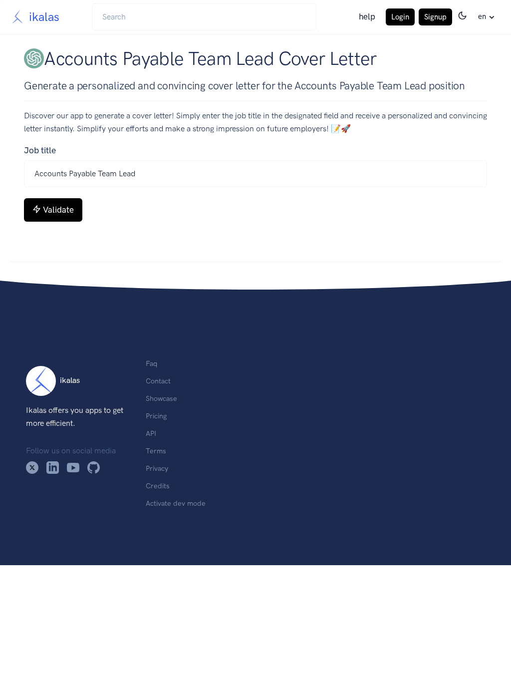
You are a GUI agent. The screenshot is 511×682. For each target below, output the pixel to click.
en (482, 16)
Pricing (156, 415)
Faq (151, 363)
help (367, 16)
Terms (156, 450)
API (151, 433)
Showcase (161, 398)
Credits (158, 485)
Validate (58, 210)
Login (400, 16)
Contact (158, 380)
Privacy (157, 468)
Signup (435, 16)
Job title (40, 150)
